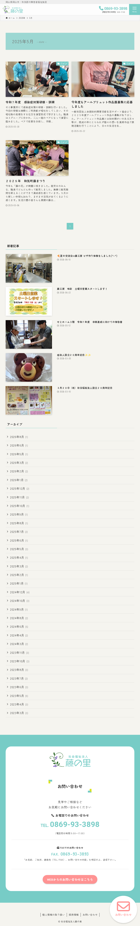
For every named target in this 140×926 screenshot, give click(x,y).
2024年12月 (20, 592)
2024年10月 (20, 600)
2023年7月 (19, 678)
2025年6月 (19, 540)
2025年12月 (19, 488)
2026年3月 (19, 462)
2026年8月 (19, 437)
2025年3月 (19, 566)
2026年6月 (19, 445)
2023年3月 (19, 713)
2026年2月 (19, 471)
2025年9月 (19, 514)
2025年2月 (19, 575)
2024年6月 (19, 626)
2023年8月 (19, 669)
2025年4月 (19, 557)
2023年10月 (20, 661)
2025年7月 (19, 531)
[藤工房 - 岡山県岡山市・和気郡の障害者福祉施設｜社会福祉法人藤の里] (13, 9)
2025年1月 (19, 583)
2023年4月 (19, 704)
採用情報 (74, 914)
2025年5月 (19, 549)
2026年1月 (19, 480)
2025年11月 (19, 497)
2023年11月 (19, 652)
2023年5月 (19, 695)
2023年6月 (19, 687)
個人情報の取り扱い (53, 914)
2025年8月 (19, 523)
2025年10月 (19, 506)
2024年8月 (19, 618)
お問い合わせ (90, 914)
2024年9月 (19, 609)
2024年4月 (19, 635)
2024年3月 (19, 644)
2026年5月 (19, 454)
